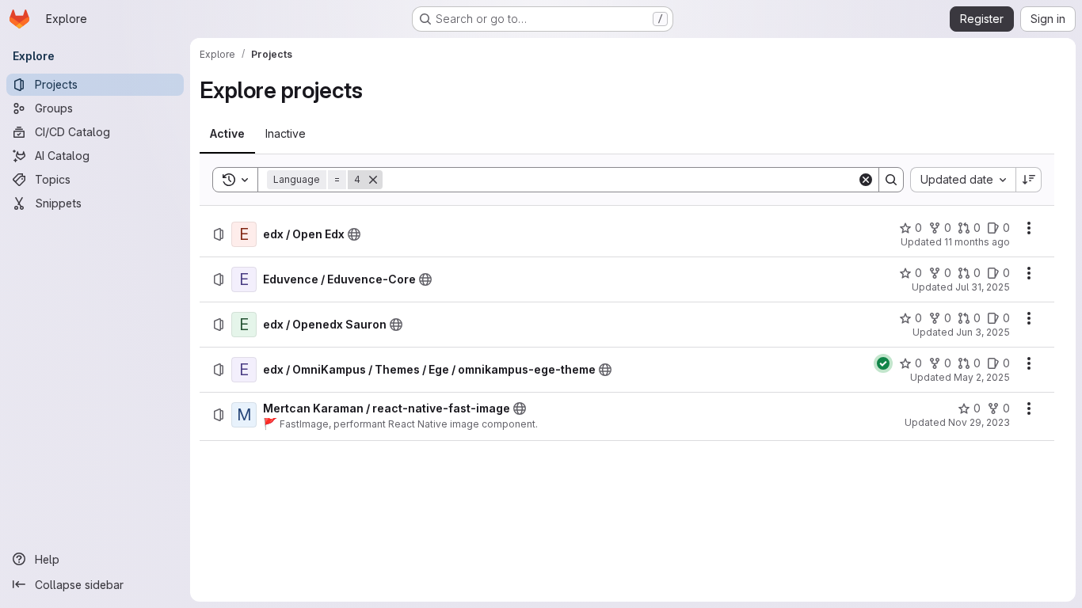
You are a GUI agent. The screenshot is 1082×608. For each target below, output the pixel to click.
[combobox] (962, 179)
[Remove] (373, 179)
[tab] (227, 134)
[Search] (891, 179)
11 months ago (977, 242)
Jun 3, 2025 (983, 332)
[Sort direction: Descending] (1029, 179)
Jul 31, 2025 (982, 287)
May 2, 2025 (982, 377)
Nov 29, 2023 (979, 422)
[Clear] (865, 179)
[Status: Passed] (883, 363)
